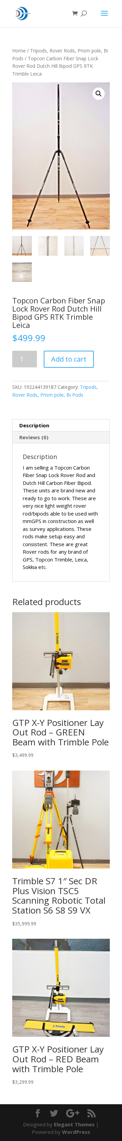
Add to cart (68, 359)
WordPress (76, 1131)
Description (34, 425)
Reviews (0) (33, 437)
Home (19, 50)
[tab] (61, 425)
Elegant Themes (74, 1124)
